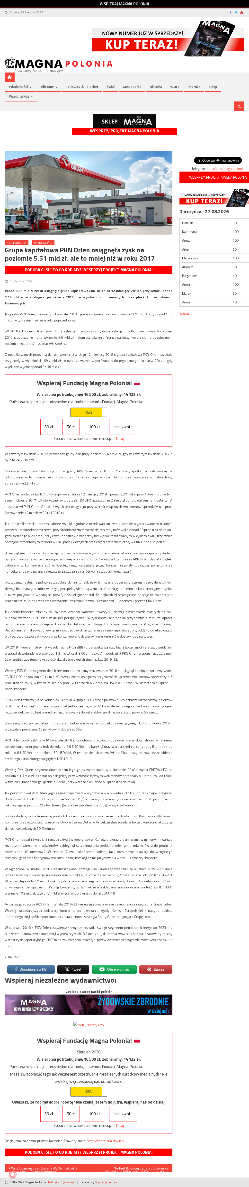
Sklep (213, 86)
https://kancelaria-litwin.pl (105, 1140)
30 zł (48, 427)
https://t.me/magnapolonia (225, 168)
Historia (156, 86)
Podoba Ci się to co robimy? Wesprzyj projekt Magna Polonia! (88, 270)
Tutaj (119, 438)
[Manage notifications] (13, 1174)
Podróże (194, 86)
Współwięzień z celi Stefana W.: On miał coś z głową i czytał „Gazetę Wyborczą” (43, 1169)
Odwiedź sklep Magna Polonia (124, 121)
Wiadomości (18, 86)
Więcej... (185, 313)
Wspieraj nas (19, 96)
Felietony (46, 86)
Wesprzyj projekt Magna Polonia (124, 131)
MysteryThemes (106, 1182)
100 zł (94, 427)
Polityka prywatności (62, 1182)
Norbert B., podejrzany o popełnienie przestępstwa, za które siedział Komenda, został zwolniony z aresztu (133, 1169)
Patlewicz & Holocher (81, 86)
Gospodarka (132, 86)
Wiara (174, 86)
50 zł (71, 427)
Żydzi (111, 86)
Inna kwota (123, 427)
